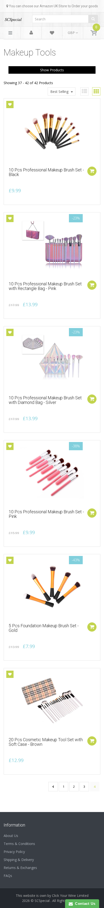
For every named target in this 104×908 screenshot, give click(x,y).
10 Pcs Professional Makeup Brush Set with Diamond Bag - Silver (45, 400)
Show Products (52, 70)
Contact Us (84, 903)
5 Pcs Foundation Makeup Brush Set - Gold (44, 628)
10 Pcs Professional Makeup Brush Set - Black (46, 172)
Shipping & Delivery (19, 859)
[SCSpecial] (13, 18)
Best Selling (59, 91)
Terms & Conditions (19, 843)
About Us (11, 835)
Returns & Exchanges (20, 867)
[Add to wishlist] (10, 104)
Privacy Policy (14, 851)
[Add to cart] (92, 171)
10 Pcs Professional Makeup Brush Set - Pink (46, 514)
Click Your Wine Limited (70, 895)
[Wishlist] (52, 33)
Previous (53, 786)
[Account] (31, 33)
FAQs (8, 875)
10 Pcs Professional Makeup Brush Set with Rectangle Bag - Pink (45, 286)
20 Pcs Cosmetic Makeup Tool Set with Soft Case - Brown (46, 742)
